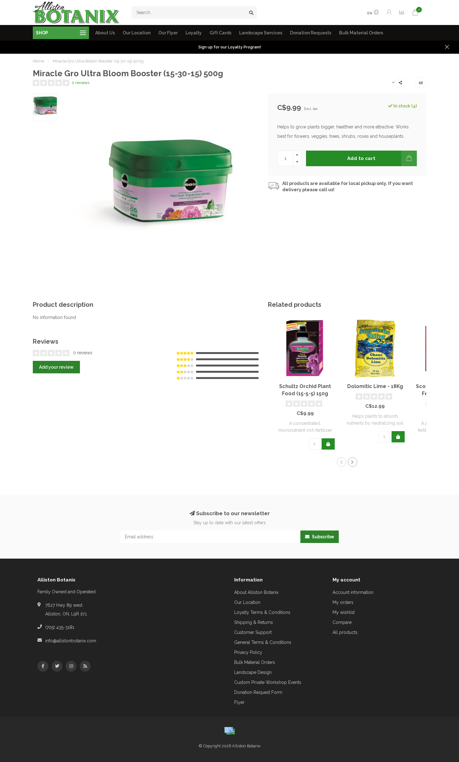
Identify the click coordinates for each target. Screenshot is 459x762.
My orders (343, 602)
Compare (342, 622)
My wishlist (344, 612)
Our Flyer (168, 32)
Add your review (56, 367)
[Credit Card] (229, 730)
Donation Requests (310, 32)
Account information (353, 592)
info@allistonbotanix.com (70, 640)
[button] (341, 462)
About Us (105, 32)
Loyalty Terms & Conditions (262, 612)
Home (38, 61)
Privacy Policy (248, 652)
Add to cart (361, 158)
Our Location (137, 32)
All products (345, 632)
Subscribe (322, 536)
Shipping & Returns (253, 622)
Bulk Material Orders (361, 32)
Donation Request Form (258, 692)
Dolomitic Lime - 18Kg (375, 386)
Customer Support (253, 632)
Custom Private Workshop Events (267, 682)
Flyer (239, 702)
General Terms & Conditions (262, 642)
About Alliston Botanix (256, 592)
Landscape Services (260, 32)
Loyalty (193, 32)
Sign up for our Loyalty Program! (229, 47)
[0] (415, 13)
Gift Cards (220, 32)
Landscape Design (253, 672)
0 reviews (80, 82)
